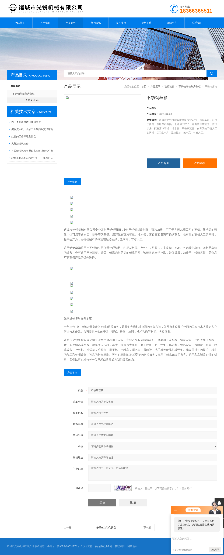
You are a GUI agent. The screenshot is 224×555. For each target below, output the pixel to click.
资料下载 (146, 22)
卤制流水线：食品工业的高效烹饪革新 (32, 129)
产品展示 (70, 22)
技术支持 (121, 22)
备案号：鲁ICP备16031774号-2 (64, 546)
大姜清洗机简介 (20, 143)
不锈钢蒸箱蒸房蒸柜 (23, 93)
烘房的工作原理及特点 (23, 136)
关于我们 (45, 22)
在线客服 (200, 163)
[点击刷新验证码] (123, 488)
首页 (143, 86)
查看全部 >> (32, 100)
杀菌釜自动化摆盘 (106, 527)
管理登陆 (120, 546)
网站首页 (20, 22)
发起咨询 (215, 549)
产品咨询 (163, 163)
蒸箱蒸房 (15, 86)
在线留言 (172, 22)
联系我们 (197, 22)
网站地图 (132, 546)
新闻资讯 (96, 22)
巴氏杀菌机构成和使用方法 (26, 122)
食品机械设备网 (103, 546)
